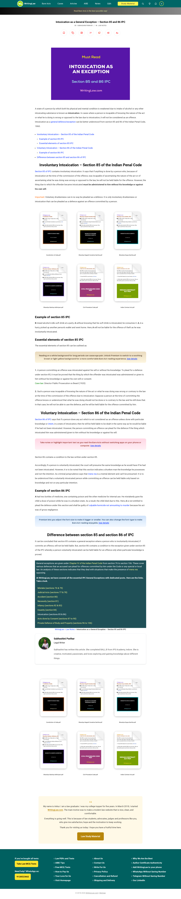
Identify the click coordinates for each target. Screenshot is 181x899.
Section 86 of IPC (43, 419)
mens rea (92, 474)
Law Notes (102, 25)
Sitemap (102, 893)
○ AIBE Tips (59, 863)
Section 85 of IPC (43, 171)
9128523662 (23, 876)
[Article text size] (108, 33)
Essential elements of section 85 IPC (56, 143)
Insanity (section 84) (47, 610)
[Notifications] (155, 3)
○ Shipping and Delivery (103, 880)
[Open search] (142, 3)
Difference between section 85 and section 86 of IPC (61, 157)
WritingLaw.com (55, 810)
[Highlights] (90, 33)
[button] (149, 3)
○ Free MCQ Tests (62, 867)
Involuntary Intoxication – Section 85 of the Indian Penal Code (65, 134)
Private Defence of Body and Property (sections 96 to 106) (65, 623)
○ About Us (97, 858)
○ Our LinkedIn (138, 880)
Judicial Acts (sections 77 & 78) (52, 592)
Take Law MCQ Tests (26, 864)
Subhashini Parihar (64, 638)
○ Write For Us (99, 867)
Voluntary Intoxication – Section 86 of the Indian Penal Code (65, 148)
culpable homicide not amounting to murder (109, 505)
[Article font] (117, 33)
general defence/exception (63, 122)
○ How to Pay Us (61, 871)
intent (50, 424)
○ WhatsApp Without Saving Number (148, 871)
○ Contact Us (98, 863)
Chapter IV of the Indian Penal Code (85, 563)
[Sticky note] (81, 33)
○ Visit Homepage (62, 880)
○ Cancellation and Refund (105, 876)
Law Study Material (90, 836)
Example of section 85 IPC (51, 139)
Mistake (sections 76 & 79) (50, 588)
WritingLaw (59, 629)
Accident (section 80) (48, 597)
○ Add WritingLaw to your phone (146, 867)
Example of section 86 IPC (51, 152)
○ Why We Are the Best (142, 858)
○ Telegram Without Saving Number (148, 876)
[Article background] (99, 33)
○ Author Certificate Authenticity (146, 863)
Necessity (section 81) (48, 601)
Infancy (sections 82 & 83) (50, 605)
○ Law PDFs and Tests (64, 858)
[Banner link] (90, 11)
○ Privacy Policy (100, 871)
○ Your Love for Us (62, 876)
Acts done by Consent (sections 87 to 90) (57, 618)
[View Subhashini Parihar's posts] (45, 643)
